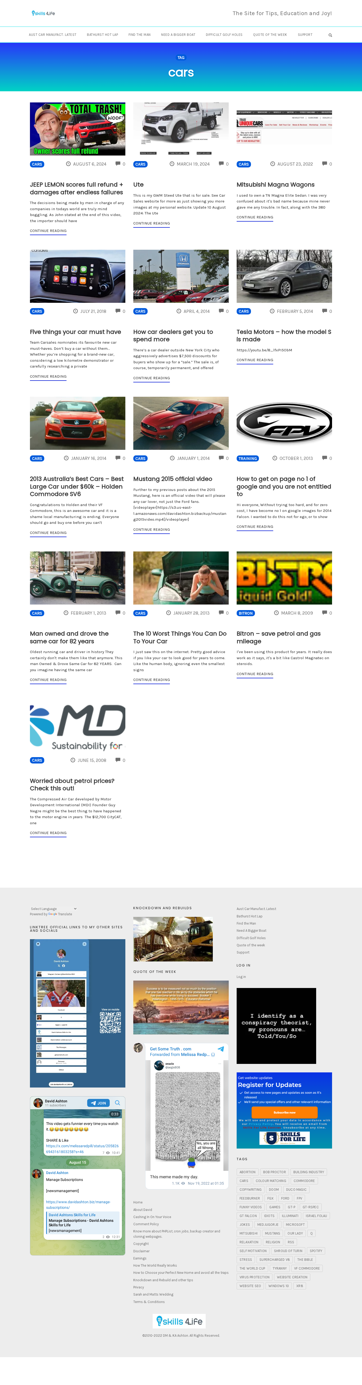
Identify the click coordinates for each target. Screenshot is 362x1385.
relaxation (249, 1242)
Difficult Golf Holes (224, 35)
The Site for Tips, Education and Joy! (282, 13)
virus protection (255, 1277)
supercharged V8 (274, 1260)
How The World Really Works (155, 1265)
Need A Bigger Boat (178, 35)
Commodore (304, 1181)
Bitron (246, 613)
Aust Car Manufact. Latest (53, 35)
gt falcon (248, 1216)
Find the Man (140, 35)
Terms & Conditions (149, 1302)
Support (305, 35)
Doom (274, 1190)
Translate (65, 914)
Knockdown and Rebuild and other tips (163, 1280)
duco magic (296, 1190)
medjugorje (268, 1225)
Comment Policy (146, 1224)
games (274, 1207)
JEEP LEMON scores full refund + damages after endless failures (76, 188)
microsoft (295, 1225)
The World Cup (252, 1268)
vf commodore (307, 1268)
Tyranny (280, 1268)
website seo (250, 1286)
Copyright (141, 1244)
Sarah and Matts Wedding (153, 1294)
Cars (37, 164)
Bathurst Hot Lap (102, 35)
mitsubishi (249, 1233)
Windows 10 (278, 1286)
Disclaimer (141, 1251)
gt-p (291, 1207)
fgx (270, 1198)
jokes (245, 1225)
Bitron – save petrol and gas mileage (279, 637)
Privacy (138, 1287)
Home (138, 1202)
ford (285, 1198)
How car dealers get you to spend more (173, 336)
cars (244, 1181)
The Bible (305, 1260)
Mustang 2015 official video (172, 479)
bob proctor (274, 1172)
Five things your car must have (75, 332)
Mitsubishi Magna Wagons (276, 184)
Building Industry (308, 1172)
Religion (273, 1242)
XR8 (299, 1286)
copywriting (251, 1190)
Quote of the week (270, 35)
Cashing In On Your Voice (152, 1217)
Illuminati (290, 1216)
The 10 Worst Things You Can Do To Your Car (180, 637)
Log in (241, 977)
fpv (299, 1198)
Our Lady (295, 1233)
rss (291, 1242)
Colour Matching (271, 1181)
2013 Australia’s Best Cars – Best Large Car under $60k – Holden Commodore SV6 (77, 486)
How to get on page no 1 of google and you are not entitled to (284, 486)
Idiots (269, 1216)
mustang (272, 1233)
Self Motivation (253, 1251)
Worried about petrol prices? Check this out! (72, 785)
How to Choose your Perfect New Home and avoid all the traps (181, 1273)
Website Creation (292, 1277)
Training (248, 458)
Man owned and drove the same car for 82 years (69, 637)
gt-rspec (311, 1207)
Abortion (248, 1172)
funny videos (251, 1207)
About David (142, 1210)
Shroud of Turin (288, 1251)
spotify (316, 1251)
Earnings (140, 1258)
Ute (138, 184)
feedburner (250, 1198)
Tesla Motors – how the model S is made (284, 336)
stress (246, 1260)
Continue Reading (48, 230)
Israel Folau (316, 1216)
